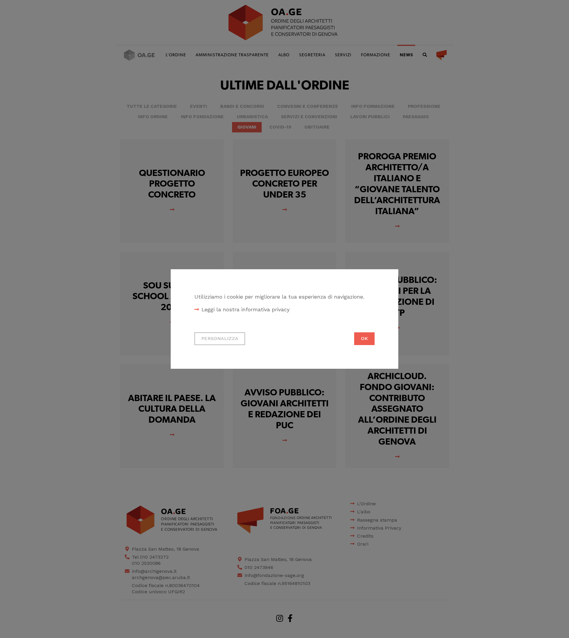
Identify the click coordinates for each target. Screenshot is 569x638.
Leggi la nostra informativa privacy (246, 309)
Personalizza (219, 338)
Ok (364, 338)
